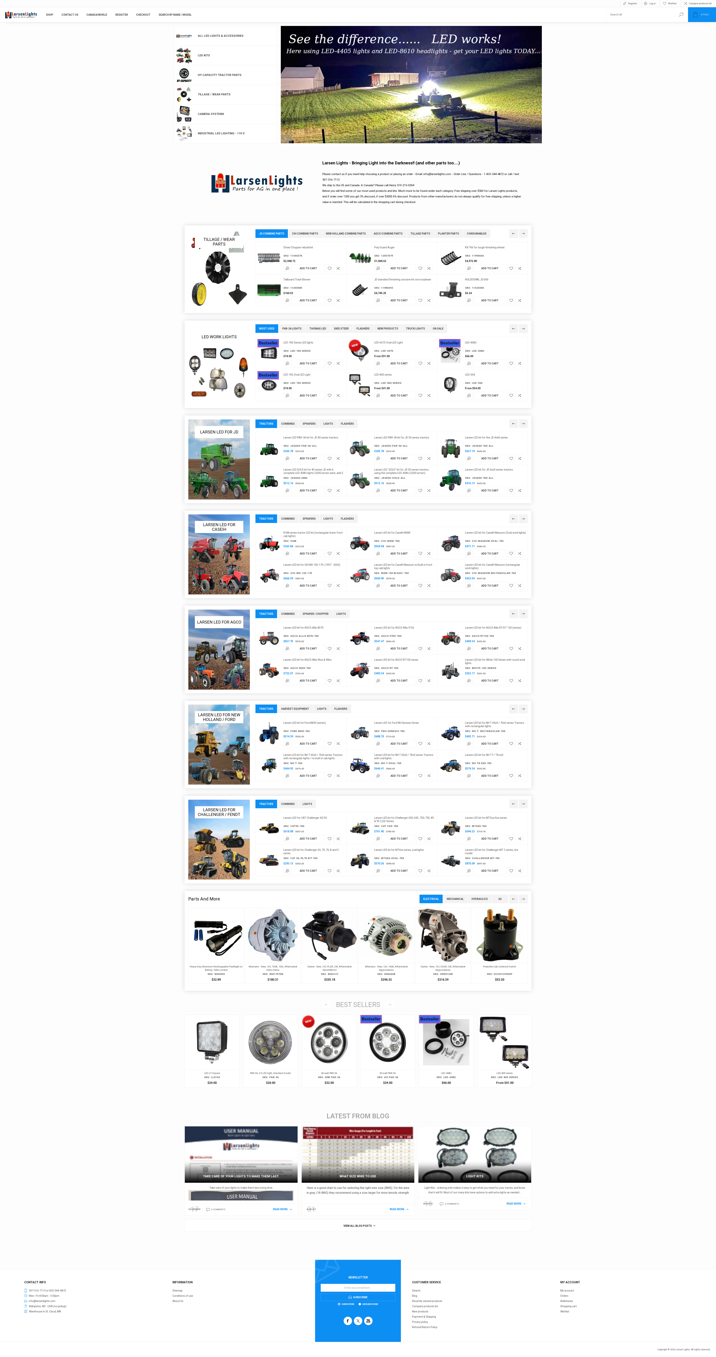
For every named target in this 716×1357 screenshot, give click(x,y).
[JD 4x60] (450, 448)
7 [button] (430, 139)
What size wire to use (358, 1176)
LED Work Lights (219, 337)
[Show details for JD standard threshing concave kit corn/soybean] (359, 290)
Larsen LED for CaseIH (219, 527)
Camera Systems (211, 114)
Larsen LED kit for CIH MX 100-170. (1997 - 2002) (311, 564)
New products (420, 1311)
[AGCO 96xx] (269, 670)
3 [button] (405, 139)
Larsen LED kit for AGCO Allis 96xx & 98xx (307, 659)
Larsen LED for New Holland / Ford (219, 717)
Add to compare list (338, 268)
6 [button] (424, 139)
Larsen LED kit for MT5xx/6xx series (486, 817)
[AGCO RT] (359, 670)
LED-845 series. (383, 374)
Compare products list (700, 3)
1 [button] (392, 139)
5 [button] (417, 139)
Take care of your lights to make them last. (241, 1176)
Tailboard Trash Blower (296, 279)
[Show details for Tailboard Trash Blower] (269, 290)
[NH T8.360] (450, 765)
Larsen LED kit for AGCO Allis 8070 (303, 627)
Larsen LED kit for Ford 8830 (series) (304, 722)
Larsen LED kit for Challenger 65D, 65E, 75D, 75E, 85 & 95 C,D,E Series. (404, 819)
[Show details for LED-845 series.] (359, 385)
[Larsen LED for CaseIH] (219, 554)
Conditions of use (182, 1295)
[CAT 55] (269, 828)
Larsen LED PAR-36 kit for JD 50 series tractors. (402, 437)
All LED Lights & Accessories (221, 36)
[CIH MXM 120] (359, 543)
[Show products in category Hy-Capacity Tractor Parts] (184, 75)
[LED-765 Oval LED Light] (446, 1051)
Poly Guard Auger (384, 247)
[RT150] (450, 638)
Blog (414, 1295)
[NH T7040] (450, 733)
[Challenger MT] (450, 828)
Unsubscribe (370, 1304)
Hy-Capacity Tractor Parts (219, 75)
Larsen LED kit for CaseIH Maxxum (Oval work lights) (495, 532)
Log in (652, 3)
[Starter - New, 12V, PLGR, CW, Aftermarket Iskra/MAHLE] (329, 945)
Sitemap (177, 1290)
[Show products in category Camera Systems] (184, 114)
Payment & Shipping (424, 1316)
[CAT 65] (359, 828)
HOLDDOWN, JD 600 (476, 279)
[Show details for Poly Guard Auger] (359, 258)
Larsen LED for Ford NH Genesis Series (396, 722)
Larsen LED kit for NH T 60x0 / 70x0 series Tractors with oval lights (403, 756)
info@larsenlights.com (437, 174)
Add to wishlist (329, 268)
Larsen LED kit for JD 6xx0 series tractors (489, 469)
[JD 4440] (269, 448)
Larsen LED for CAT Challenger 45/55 (305, 817)
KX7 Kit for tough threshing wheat (485, 247)
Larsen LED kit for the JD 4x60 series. (486, 437)
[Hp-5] (329, 1051)
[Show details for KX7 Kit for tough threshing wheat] (450, 258)
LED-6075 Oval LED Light (388, 342)
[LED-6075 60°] (359, 353)
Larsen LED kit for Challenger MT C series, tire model (491, 851)
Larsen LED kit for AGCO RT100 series (396, 659)
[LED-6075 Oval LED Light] (505, 1051)
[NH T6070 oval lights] (359, 765)
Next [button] (536, 138)
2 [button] (398, 139)
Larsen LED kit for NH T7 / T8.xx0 (484, 754)
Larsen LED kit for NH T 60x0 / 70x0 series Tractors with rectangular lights (494, 724)
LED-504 (470, 374)
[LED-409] (359, 860)
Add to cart (308, 268)
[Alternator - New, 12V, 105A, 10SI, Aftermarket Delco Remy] (273, 945)
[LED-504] (450, 385)
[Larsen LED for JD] (219, 459)
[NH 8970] (359, 733)
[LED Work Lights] (219, 364)
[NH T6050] (269, 765)
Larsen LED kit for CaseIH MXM (392, 532)
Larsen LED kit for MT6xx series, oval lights (399, 849)
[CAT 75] (269, 860)
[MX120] (269, 575)
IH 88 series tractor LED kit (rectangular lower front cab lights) (313, 534)
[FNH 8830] (269, 733)
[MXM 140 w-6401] (359, 575)
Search (416, 1290)
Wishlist (564, 1311)
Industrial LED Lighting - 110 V (221, 133)
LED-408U (471, 342)
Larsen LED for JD (219, 432)
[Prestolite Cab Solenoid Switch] (499, 945)
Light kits (474, 1176)
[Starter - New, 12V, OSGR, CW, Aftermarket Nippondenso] (443, 945)
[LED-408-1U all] (450, 353)
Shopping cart (568, 1306)
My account (567, 1290)
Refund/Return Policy (424, 1327)
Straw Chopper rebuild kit (298, 247)
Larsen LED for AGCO (219, 622)
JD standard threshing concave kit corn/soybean (402, 279)
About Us (177, 1301)
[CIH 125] (450, 543)
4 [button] (411, 139)
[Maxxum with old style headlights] (450, 575)
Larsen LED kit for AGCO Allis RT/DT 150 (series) (493, 627)
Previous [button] (286, 138)
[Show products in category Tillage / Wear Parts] (184, 94)
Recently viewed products (427, 1301)
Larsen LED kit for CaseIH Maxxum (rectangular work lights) (492, 566)
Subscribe (348, 1304)
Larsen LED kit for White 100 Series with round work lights (495, 661)
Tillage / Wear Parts (214, 94)
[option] (411, 84)
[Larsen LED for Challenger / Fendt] (219, 840)
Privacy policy (420, 1321)
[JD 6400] (450, 480)
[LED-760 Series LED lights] (387, 1051)
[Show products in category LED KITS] (184, 55)
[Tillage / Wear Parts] (219, 269)
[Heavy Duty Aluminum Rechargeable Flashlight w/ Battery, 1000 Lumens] (216, 945)
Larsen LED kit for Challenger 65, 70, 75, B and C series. (311, 851)
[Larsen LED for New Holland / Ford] (219, 745)
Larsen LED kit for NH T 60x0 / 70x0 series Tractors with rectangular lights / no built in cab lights (313, 756)
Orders (564, 1295)
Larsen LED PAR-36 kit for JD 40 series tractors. (311, 437)
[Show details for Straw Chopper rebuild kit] (269, 258)
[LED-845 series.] (270, 1051)
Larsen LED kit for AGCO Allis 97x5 (394, 627)
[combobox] (640, 14)
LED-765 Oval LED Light (296, 374)
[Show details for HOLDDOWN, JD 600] (450, 290)
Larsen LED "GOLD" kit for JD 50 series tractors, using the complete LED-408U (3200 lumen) (401, 471)
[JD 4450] (359, 448)
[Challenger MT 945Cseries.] (450, 860)
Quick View (190, 1060)
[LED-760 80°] (269, 353)
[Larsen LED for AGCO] (219, 650)
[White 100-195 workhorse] (450, 670)
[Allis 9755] (359, 638)
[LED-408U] (212, 1051)
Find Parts (681, 14)
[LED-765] (269, 385)
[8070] (269, 638)
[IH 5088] (269, 543)
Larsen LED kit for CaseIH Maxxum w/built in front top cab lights (403, 566)
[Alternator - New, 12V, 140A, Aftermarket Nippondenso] (386, 945)
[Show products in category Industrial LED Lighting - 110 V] (184, 133)
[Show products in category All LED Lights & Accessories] (184, 36)
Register (632, 3)
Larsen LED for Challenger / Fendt (219, 812)
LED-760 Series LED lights (298, 342)
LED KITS (204, 55)
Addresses (566, 1301)
